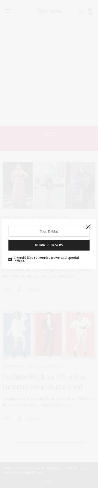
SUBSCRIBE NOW (49, 245)
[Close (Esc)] (88, 227)
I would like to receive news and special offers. (46, 259)
